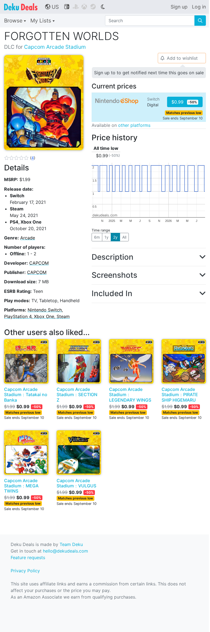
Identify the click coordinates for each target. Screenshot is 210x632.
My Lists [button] (41, 20)
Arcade (27, 238)
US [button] (52, 7)
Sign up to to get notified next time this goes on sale (149, 72)
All (124, 237)
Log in (199, 7)
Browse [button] (14, 20)
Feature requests (28, 557)
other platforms (134, 125)
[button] (19, 158)
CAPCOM (39, 263)
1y (106, 237)
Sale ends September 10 (183, 118)
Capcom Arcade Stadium (55, 47)
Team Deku (71, 544)
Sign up (179, 7)
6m (97, 237)
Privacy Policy (25, 570)
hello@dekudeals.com (65, 551)
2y (115, 237)
